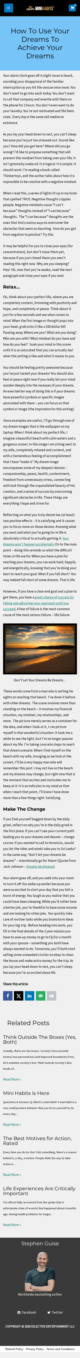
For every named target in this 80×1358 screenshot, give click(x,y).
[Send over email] (40, 996)
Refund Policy (14, 1349)
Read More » (12, 1079)
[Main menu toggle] (8, 7)
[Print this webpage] (51, 996)
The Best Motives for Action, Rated (37, 1140)
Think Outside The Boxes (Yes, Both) (39, 1039)
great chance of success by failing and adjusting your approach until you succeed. (38, 603)
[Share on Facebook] (8, 996)
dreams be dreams (40, 866)
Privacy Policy (35, 1349)
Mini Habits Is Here (26, 1093)
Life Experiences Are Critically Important (39, 1191)
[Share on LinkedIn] (29, 996)
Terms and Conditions (60, 1349)
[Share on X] (18, 996)
